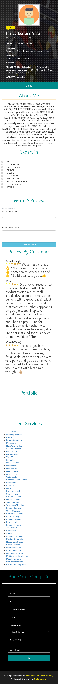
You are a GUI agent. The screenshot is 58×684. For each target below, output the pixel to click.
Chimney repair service (16, 480)
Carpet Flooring (13, 545)
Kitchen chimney (13, 525)
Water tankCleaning (15, 505)
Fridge (9, 437)
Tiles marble (11, 528)
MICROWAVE (13, 178)
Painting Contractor (15, 539)
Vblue (29, 85)
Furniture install (13, 491)
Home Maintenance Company (39, 675)
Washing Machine (14, 434)
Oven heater (11, 451)
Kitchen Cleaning (13, 508)
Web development (14, 562)
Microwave (11, 443)
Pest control (11, 522)
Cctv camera (12, 474)
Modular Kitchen (13, 547)
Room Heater (12, 465)
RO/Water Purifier (14, 446)
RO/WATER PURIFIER (17, 181)
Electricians (11, 482)
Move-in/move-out (14, 519)
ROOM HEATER (14, 184)
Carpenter (10, 488)
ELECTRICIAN (13, 167)
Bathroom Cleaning (15, 514)
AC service (11, 432)
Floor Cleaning (12, 516)
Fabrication (11, 530)
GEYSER (11, 173)
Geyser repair (12, 454)
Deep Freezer (12, 471)
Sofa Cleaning (12, 502)
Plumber (10, 485)
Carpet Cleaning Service (17, 564)
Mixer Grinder (12, 463)
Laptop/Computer (14, 440)
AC (8, 161)
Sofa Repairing (13, 494)
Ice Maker (10, 460)
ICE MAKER (12, 176)
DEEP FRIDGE (13, 164)
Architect (10, 533)
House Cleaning (13, 499)
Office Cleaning (13, 511)
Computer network (14, 553)
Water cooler (12, 477)
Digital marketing (13, 559)
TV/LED (10, 187)
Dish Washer (12, 468)
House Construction (15, 542)
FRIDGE (10, 170)
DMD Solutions (40, 679)
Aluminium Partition (15, 536)
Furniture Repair (13, 497)
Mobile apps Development (18, 556)
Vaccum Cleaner (13, 449)
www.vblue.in (22, 77)
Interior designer (13, 550)
